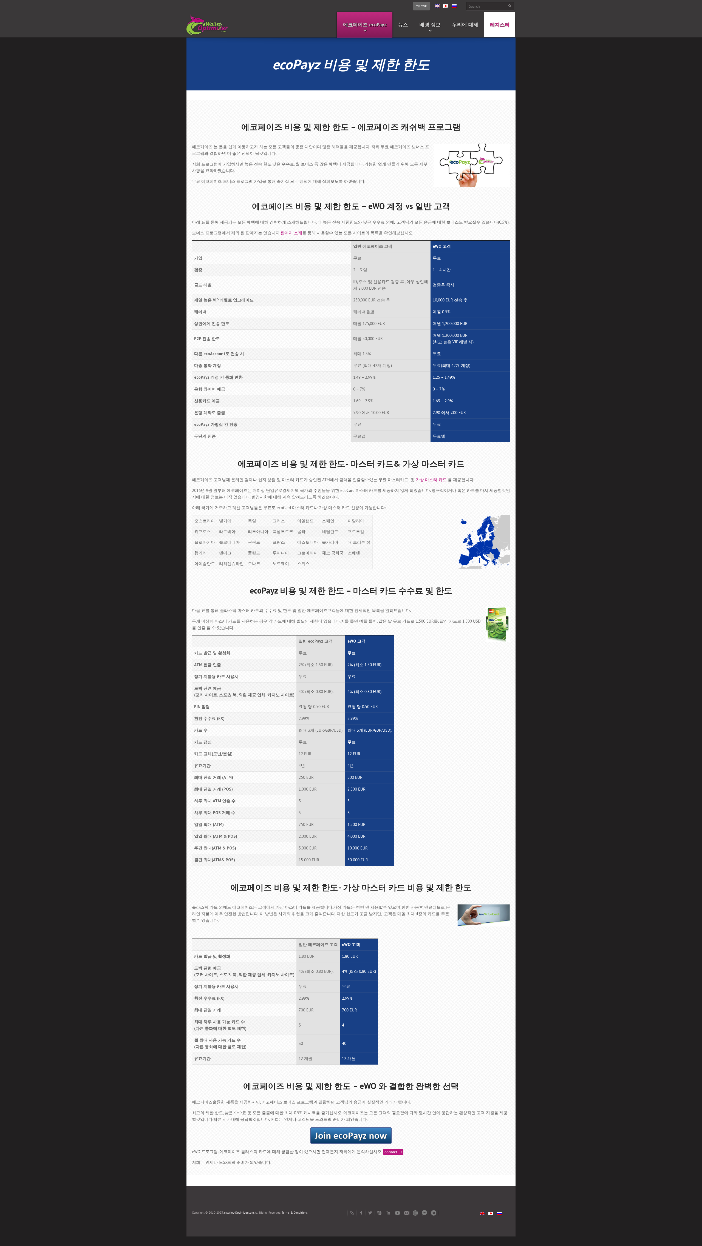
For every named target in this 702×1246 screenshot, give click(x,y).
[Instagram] (415, 1213)
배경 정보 (430, 24)
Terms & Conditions (295, 1212)
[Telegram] (433, 1213)
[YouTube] (397, 1213)
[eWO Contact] (406, 1213)
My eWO (421, 6)
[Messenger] (424, 1213)
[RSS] (352, 1213)
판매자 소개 (291, 232)
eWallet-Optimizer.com (239, 1212)
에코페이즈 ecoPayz (365, 24)
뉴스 (403, 24)
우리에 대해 (465, 24)
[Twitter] (370, 1213)
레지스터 (499, 24)
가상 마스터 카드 (431, 479)
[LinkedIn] (388, 1213)
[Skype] (379, 1213)
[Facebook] (361, 1213)
